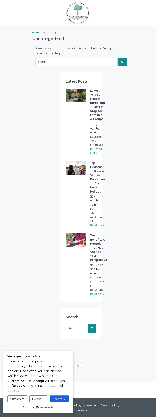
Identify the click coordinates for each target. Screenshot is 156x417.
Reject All (38, 399)
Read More (97, 225)
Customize (17, 399)
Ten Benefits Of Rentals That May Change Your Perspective (98, 248)
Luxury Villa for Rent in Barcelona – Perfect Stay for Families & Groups (97, 105)
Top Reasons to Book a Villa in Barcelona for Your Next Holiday (97, 177)
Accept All (59, 399)
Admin (94, 132)
